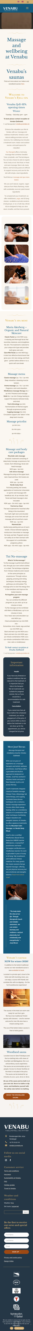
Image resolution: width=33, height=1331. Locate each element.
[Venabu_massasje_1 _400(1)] (16, 283)
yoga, (18, 198)
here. (22, 84)
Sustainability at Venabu (12, 1178)
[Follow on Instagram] (6, 1160)
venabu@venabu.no (22, 124)
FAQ (5, 1181)
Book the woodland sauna (16, 1096)
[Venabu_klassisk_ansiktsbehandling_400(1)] (16, 242)
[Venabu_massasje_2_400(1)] (16, 262)
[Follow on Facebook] (10, 1160)
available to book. (18, 970)
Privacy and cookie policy (13, 1257)
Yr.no (12, 1203)
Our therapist (10, 152)
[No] (31, 1324)
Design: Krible (8, 1261)
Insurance (7, 1174)
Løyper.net (15, 1206)
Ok (11, 1328)
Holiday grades (9, 1185)
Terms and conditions (11, 1171)
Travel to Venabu (10, 1188)
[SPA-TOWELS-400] (16, 304)
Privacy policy (19, 1328)
